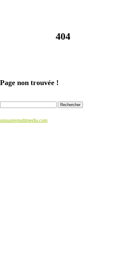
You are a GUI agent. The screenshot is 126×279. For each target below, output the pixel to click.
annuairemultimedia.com (23, 120)
